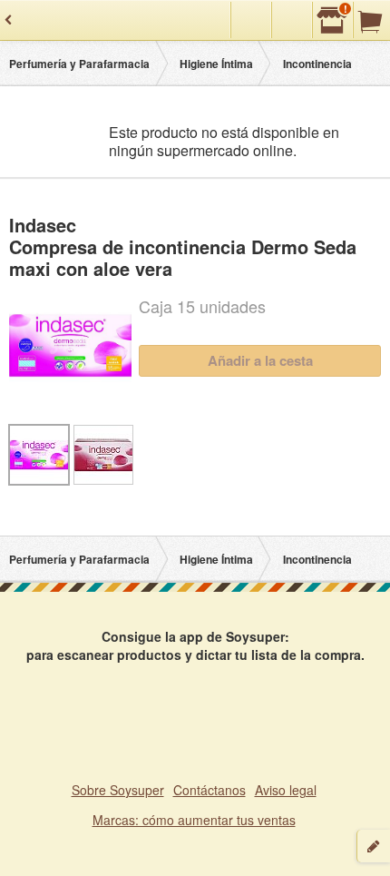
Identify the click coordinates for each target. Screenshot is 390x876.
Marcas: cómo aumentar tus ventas (194, 820)
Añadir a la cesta (260, 360)
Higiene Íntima (216, 63)
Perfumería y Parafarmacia (79, 63)
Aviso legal (286, 790)
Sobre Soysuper (118, 790)
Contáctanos (209, 790)
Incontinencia (317, 63)
